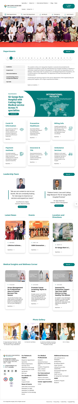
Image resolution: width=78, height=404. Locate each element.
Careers (24, 9)
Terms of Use (49, 401)
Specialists (24, 362)
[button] (4, 26)
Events (32, 215)
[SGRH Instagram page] (12, 371)
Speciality (24, 3)
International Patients (42, 3)
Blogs (52, 3)
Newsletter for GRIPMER (28, 390)
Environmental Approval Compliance (60, 371)
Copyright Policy (71, 401)
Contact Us (29, 9)
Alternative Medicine (11, 73)
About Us (31, 3)
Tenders (24, 380)
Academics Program (59, 380)
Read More (9, 139)
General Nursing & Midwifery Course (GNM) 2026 (44, 363)
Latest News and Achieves (28, 386)
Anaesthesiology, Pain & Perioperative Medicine (12, 77)
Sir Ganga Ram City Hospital (61, 376)
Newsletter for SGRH (27, 388)
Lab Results (24, 371)
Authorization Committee (44, 379)
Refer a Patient (41, 369)
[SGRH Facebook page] (4, 371)
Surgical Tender (26, 382)
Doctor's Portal (41, 370)
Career (39, 384)
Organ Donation (58, 365)
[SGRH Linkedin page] (15, 371)
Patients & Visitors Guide (28, 369)
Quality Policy (57, 361)
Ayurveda (8, 81)
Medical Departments (27, 363)
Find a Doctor (69, 6)
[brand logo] (12, 6)
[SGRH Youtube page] (8, 371)
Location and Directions (58, 216)
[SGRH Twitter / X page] (4, 374)
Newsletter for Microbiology (29, 392)
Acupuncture (9, 70)
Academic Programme (43, 367)
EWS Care (24, 373)
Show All (68, 51)
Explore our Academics (32, 85)
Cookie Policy (63, 401)
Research (40, 360)
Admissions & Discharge (28, 367)
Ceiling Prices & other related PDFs (59, 367)
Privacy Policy (56, 401)
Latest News (10, 215)
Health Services (58, 374)
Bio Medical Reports (59, 363)
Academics (9, 67)
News (55, 3)
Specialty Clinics (26, 365)
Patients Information (43, 377)
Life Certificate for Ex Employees (59, 358)
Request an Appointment (28, 360)
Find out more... (23, 207)
